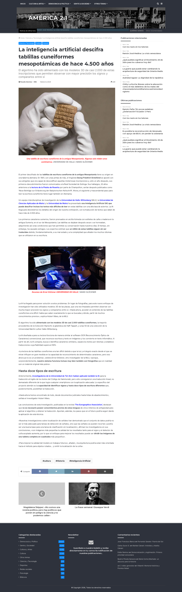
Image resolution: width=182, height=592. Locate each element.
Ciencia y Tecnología (34, 38)
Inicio (22, 38)
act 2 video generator (126, 566)
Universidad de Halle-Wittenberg (76, 200)
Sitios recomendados (154, 31)
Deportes (23, 565)
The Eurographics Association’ (88, 404)
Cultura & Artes (36, 4)
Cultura (38, 43)
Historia (45, 43)
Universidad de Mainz (58, 203)
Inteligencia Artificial (80, 461)
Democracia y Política (29, 542)
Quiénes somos (136, 31)
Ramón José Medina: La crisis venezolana (53, 30)
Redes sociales (26, 569)
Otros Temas (100, 4)
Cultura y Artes (26, 549)
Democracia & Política (59, 4)
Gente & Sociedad (81, 4)
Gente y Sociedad (27, 545)
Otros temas (25, 557)
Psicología (24, 573)
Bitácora (23, 577)
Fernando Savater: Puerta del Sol (150, 542)
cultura (47, 461)
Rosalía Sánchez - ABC (28, 82)
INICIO (23, 4)
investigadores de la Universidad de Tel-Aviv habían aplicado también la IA (66, 376)
